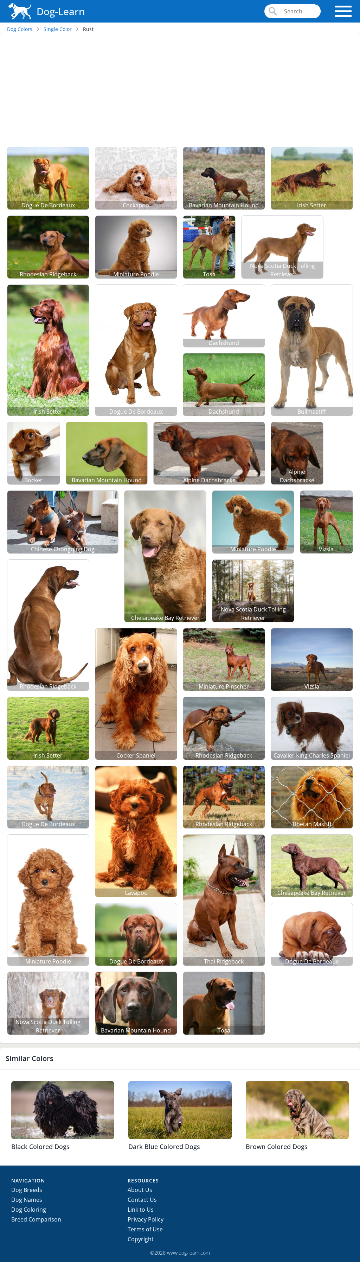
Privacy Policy (145, 1219)
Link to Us (141, 1209)
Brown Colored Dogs (277, 1146)
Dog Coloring (28, 1209)
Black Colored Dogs (40, 1146)
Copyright (141, 1239)
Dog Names (26, 1200)
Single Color (58, 29)
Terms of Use (145, 1229)
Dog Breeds (26, 1190)
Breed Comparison (36, 1219)
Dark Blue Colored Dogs (164, 1146)
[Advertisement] (180, 91)
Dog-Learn (61, 11)
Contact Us (142, 1200)
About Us (140, 1190)
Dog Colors (19, 29)
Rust (88, 29)
